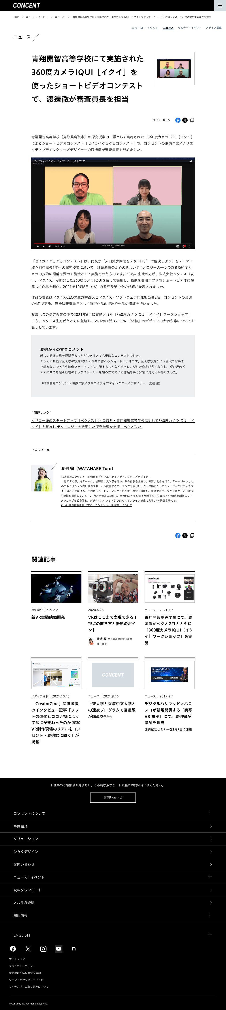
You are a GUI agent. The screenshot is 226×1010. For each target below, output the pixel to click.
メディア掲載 (214, 27)
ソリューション (25, 839)
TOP (16, 17)
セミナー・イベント (190, 27)
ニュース (59, 17)
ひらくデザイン (25, 851)
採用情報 (20, 915)
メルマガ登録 (23, 902)
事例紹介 (20, 826)
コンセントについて (29, 813)
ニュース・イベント (36, 17)
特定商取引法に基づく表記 (25, 972)
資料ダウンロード (27, 890)
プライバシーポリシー (22, 966)
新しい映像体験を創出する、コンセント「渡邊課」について (96, 505)
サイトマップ (17, 959)
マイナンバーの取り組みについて (29, 986)
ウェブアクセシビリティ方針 (26, 979)
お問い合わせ (113, 797)
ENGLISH (21, 935)
